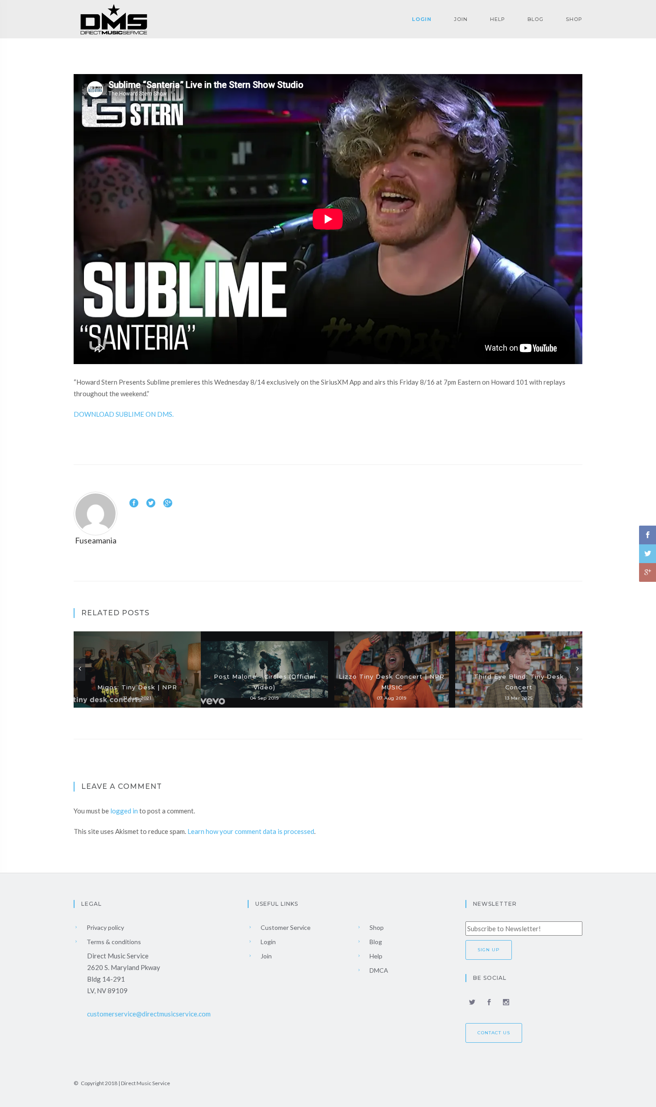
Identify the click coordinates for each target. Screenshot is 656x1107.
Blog (535, 19)
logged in (124, 811)
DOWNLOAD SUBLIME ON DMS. (124, 414)
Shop (574, 19)
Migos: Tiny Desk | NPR (137, 687)
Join (461, 19)
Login (422, 19)
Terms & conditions (113, 941)
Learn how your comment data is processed (250, 831)
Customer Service (285, 927)
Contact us (493, 1033)
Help (497, 19)
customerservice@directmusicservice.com (149, 1014)
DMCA (378, 970)
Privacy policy (104, 927)
